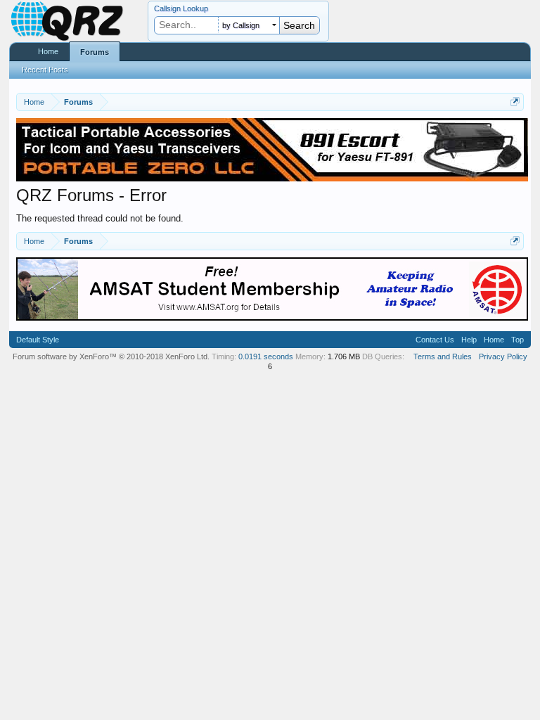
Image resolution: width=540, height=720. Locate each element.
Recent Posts (45, 69)
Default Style (37, 339)
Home (48, 51)
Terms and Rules (442, 356)
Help (469, 339)
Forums (94, 52)
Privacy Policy (503, 356)
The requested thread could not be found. (100, 218)
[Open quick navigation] (515, 101)
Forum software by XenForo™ (111, 356)
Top (517, 339)
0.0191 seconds (265, 356)
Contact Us (435, 339)
